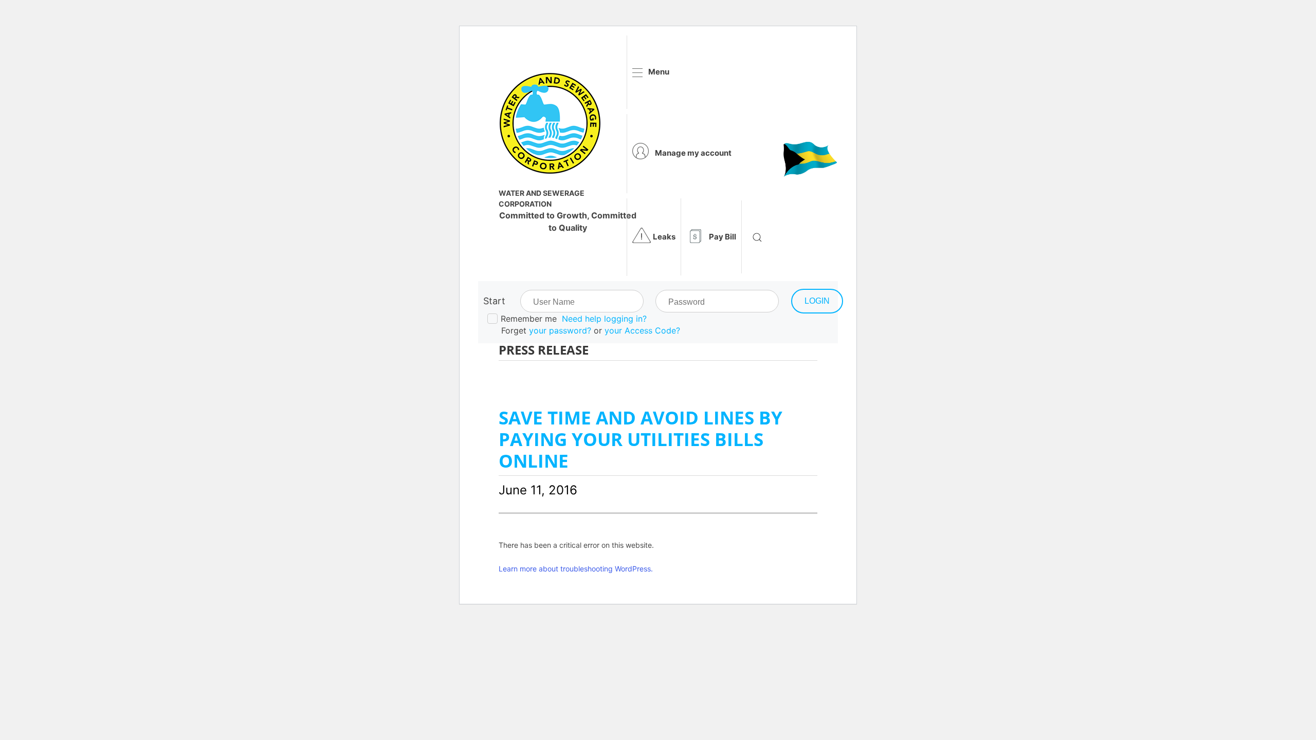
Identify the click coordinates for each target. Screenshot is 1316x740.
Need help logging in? (604, 318)
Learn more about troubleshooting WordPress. (576, 568)
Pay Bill (722, 237)
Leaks (664, 237)
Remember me (528, 318)
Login (817, 301)
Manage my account (693, 153)
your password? (560, 330)
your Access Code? (642, 330)
